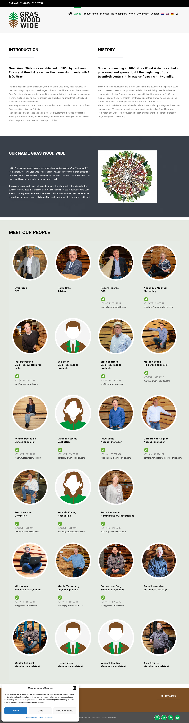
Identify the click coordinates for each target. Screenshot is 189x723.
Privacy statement (46, 717)
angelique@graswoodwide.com (158, 307)
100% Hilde (112, 718)
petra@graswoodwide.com (113, 531)
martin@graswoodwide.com (71, 605)
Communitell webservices (80, 718)
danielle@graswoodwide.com (71, 458)
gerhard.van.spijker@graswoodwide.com (163, 458)
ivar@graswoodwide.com (26, 384)
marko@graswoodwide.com (157, 381)
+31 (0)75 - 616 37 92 (30, 3)
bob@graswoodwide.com (112, 605)
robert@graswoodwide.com (113, 307)
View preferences (64, 710)
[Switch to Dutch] (162, 13)
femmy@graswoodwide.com (28, 458)
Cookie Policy (31, 717)
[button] (74, 688)
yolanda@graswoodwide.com (71, 531)
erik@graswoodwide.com (112, 384)
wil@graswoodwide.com (26, 605)
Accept (16, 710)
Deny (40, 710)
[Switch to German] (172, 13)
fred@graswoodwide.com (27, 531)
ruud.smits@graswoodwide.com (116, 458)
